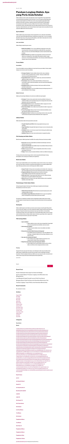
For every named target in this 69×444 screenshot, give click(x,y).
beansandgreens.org (29, 360)
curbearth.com (47, 360)
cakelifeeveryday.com (20, 360)
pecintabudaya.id (25, 345)
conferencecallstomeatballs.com (22, 370)
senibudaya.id (45, 345)
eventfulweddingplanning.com (39, 363)
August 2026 (18, 295)
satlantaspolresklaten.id (21, 350)
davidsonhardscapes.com (46, 351)
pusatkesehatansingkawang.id (22, 344)
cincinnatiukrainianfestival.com (34, 354)
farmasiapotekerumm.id (38, 359)
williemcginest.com (28, 351)
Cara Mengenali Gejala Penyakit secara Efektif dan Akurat (30, 278)
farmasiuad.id (19, 345)
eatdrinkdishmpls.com (40, 350)
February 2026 (19, 304)
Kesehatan (18, 323)
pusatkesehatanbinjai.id (31, 337)
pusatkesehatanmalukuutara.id (22, 336)
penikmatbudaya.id (20, 347)
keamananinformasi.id (41, 370)
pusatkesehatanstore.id (40, 328)
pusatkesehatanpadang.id (41, 337)
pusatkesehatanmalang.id (21, 342)
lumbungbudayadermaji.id (29, 347)
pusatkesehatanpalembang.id (22, 341)
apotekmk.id (49, 344)
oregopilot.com (40, 365)
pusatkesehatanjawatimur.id (21, 331)
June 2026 (18, 298)
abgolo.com (34, 365)
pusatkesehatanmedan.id (21, 337)
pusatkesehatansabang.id (45, 336)
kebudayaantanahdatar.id (47, 347)
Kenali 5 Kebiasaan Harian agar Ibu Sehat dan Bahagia (29, 272)
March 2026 (18, 302)
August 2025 (18, 313)
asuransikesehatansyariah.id (29, 328)
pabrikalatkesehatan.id (20, 330)
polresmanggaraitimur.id (29, 357)
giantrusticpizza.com (44, 368)
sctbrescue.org (31, 368)
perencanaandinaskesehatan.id (31, 330)
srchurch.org (36, 368)
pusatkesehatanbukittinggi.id (22, 339)
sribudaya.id (33, 348)
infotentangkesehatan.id (45, 357)
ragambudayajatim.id (33, 345)
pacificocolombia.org (20, 362)
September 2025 (19, 311)
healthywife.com (28, 356)
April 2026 (18, 301)
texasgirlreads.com (20, 351)
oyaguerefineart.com (20, 356)
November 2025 (19, 308)
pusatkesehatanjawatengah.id (33, 333)
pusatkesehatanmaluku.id (42, 334)
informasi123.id (19, 371)
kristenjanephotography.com (22, 368)
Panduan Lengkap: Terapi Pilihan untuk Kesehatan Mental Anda (31, 282)
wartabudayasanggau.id (26, 348)
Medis (17, 325)
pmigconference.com (42, 362)
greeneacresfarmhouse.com (22, 354)
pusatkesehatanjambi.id (21, 334)
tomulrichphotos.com (28, 363)
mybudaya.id (18, 348)
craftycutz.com (48, 350)
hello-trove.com (34, 362)
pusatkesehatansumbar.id (43, 331)
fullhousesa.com (43, 354)
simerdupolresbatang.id (41, 348)
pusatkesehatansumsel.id (21, 333)
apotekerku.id (44, 344)
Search (17, 264)
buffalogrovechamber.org (31, 350)
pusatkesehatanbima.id (42, 342)
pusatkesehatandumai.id (47, 339)
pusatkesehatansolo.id (45, 341)
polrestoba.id (37, 357)
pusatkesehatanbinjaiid (9, 2)
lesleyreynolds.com (20, 363)
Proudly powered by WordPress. (32, 441)
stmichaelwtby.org (33, 370)
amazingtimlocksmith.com (42, 356)
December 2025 (19, 307)
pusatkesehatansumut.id (32, 331)
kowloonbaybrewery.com (21, 365)
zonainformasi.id (49, 370)
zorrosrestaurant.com (36, 351)
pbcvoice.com (34, 356)
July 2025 (18, 315)
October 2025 (19, 310)
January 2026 (18, 305)
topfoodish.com (28, 362)
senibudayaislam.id (38, 347)
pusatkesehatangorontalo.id (34, 336)
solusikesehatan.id (20, 328)
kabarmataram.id (46, 359)
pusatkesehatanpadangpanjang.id (35, 339)
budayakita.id (40, 345)
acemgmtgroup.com (38, 353)
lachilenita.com (29, 365)
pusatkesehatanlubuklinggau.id (34, 341)
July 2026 (18, 296)
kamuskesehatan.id (29, 359)
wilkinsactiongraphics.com (21, 353)
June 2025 (18, 316)
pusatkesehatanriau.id (43, 333)
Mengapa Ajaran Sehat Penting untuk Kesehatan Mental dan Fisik (32, 280)
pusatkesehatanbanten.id (43, 330)
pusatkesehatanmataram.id (32, 342)
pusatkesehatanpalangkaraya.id (34, 344)
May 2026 (18, 299)
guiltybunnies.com (30, 353)
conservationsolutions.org (39, 360)
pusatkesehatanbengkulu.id (31, 334)
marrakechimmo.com (20, 357)
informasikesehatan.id (20, 359)
